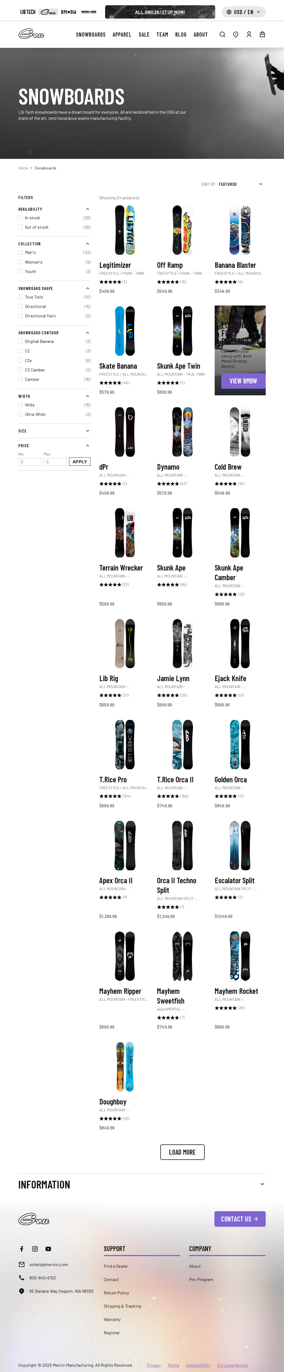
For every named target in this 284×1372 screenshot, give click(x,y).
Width (24, 396)
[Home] (31, 33)
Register (112, 1332)
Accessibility (198, 1365)
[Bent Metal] (68, 12)
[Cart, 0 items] (262, 34)
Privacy (154, 1365)
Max (47, 458)
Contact (111, 1279)
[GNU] (48, 12)
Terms (173, 1365)
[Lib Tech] (27, 12)
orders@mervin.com (48, 1264)
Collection (29, 243)
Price (23, 445)
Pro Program (201, 1279)
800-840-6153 (42, 1277)
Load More (182, 1152)
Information (44, 1184)
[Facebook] (21, 1249)
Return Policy (116, 1292)
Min (21, 458)
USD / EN (243, 12)
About (195, 1266)
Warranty (112, 1319)
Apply (80, 461)
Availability (30, 209)
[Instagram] (35, 1249)
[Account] (249, 34)
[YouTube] (48, 1249)
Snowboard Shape (35, 288)
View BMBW (243, 381)
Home (23, 168)
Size (22, 430)
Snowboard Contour (38, 332)
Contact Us (236, 1219)
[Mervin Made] (88, 12)
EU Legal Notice (232, 1365)
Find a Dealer (116, 1266)
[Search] (222, 34)
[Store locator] (235, 34)
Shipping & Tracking (122, 1306)
